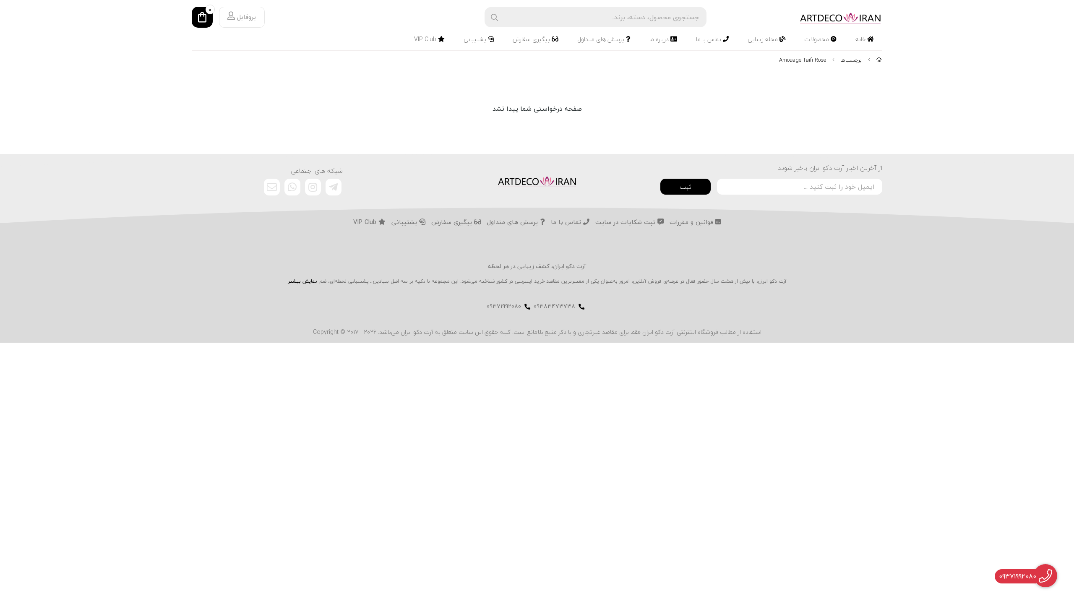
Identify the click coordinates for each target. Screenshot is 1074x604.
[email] (272, 187)
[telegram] (333, 187)
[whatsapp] (292, 187)
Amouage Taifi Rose (802, 60)
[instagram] (313, 187)
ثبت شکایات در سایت (626, 222)
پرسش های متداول (601, 39)
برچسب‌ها (851, 60)
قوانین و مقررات (692, 222)
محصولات (817, 39)
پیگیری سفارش (532, 39)
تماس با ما (709, 39)
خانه (861, 39)
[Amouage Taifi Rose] (537, 180)
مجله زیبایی (763, 39)
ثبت (685, 186)
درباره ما (659, 39)
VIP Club (426, 39)
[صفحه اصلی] (879, 60)
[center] (494, 17)
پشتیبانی (476, 39)
